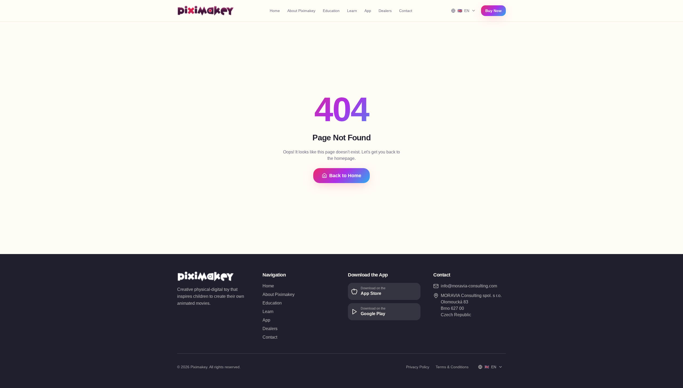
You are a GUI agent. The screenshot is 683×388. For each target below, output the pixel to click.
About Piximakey (301, 11)
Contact (405, 11)
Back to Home (345, 175)
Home (275, 11)
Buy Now (493, 11)
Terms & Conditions (452, 367)
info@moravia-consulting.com (469, 286)
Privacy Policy (417, 367)
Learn (352, 11)
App (367, 11)
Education (331, 11)
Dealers (385, 11)
